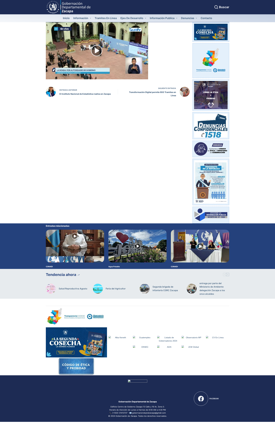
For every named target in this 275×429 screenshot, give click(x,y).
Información (80, 18)
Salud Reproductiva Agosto (73, 288)
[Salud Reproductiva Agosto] (51, 289)
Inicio (66, 18)
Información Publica (162, 18)
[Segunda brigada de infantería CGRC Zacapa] (145, 289)
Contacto (206, 18)
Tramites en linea (106, 18)
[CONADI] (75, 246)
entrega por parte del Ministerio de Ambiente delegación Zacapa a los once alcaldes (212, 288)
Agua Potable (114, 266)
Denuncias (187, 18)
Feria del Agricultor (116, 288)
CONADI (49, 266)
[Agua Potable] (137, 246)
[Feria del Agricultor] (98, 289)
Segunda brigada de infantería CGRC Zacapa (165, 288)
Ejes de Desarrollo (131, 18)
